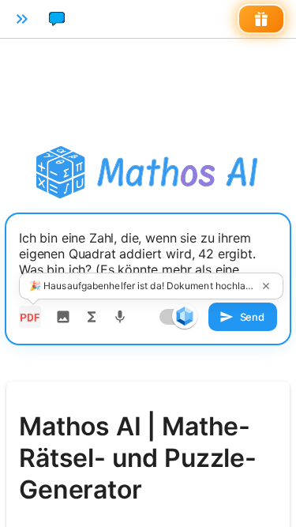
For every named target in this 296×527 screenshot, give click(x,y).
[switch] (185, 316)
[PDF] (30, 317)
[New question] (57, 19)
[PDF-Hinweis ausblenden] (266, 286)
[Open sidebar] (22, 19)
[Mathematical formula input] (91, 317)
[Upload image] (63, 317)
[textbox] (148, 261)
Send (252, 317)
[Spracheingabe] (120, 317)
